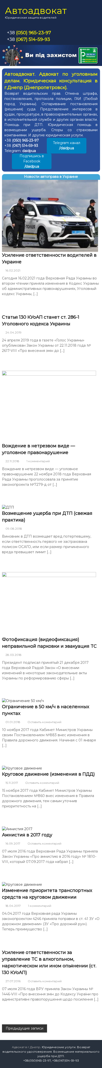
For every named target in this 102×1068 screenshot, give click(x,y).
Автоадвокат (36, 10)
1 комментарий (38, 461)
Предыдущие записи (24, 1028)
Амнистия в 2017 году (27, 835)
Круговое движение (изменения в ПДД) (48, 774)
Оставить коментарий (44, 722)
